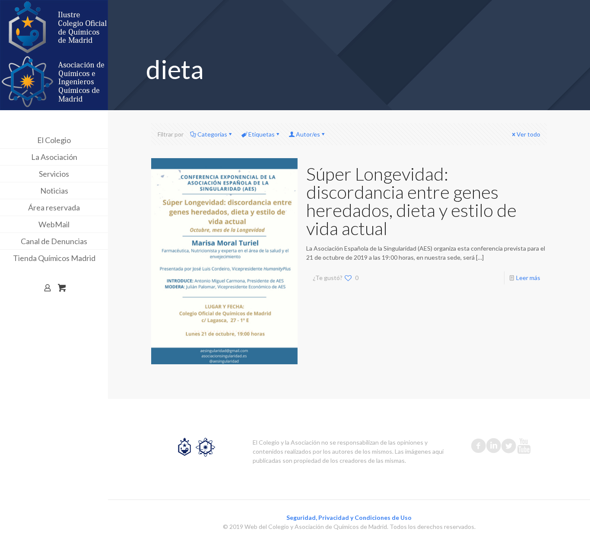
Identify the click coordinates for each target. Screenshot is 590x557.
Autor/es (308, 134)
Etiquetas (261, 134)
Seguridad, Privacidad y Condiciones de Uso (349, 517)
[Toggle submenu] (100, 140)
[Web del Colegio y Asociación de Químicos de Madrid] (54, 55)
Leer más (528, 277)
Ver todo (528, 134)
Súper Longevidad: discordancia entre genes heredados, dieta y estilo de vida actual (411, 201)
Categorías (212, 134)
